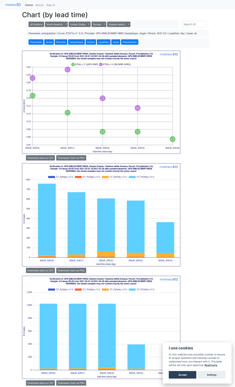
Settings (212, 374)
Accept (182, 374)
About (40, 5)
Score (49, 42)
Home (29, 5)
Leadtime (103, 42)
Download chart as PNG (71, 157)
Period (90, 42)
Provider (61, 42)
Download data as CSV (40, 157)
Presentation (130, 42)
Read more (211, 365)
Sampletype (76, 42)
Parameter (36, 42)
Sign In (50, 5)
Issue (116, 42)
